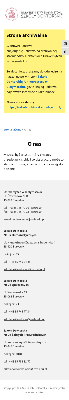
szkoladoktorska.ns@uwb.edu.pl (24, 319)
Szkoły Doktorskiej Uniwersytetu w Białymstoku (27, 82)
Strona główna (12, 129)
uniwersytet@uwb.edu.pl (29, 219)
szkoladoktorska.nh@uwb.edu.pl (24, 269)
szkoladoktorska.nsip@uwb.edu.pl (25, 369)
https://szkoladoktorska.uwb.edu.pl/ (34, 107)
